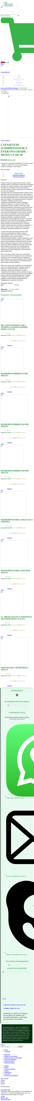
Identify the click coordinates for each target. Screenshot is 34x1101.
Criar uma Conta (5, 1089)
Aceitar (3, 1096)
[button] (17, 695)
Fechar (3, 1045)
